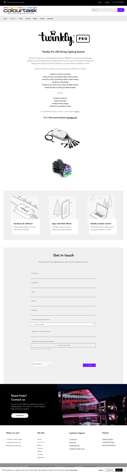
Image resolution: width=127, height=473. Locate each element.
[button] (63, 345)
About (39, 445)
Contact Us (71, 117)
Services (40, 448)
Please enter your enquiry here (41, 331)
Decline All (110, 470)
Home (39, 439)
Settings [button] (101, 470)
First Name (35, 273)
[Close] (125, 470)
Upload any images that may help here (43, 341)
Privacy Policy (73, 470)
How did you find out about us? (41, 319)
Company (34, 310)
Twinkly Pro (41, 442)
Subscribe (40, 457)
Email (33, 291)
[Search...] (120, 10)
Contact (40, 454)
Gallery (77, 111)
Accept (119, 470)
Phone (33, 301)
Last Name (35, 282)
